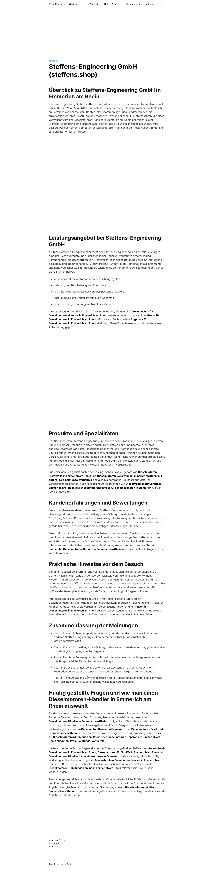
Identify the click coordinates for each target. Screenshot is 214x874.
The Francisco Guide (63, 4)
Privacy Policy (57, 843)
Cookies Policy (57, 840)
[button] (160, 4)
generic (53, 61)
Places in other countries (139, 4)
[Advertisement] (107, 32)
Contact (53, 846)
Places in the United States (104, 4)
